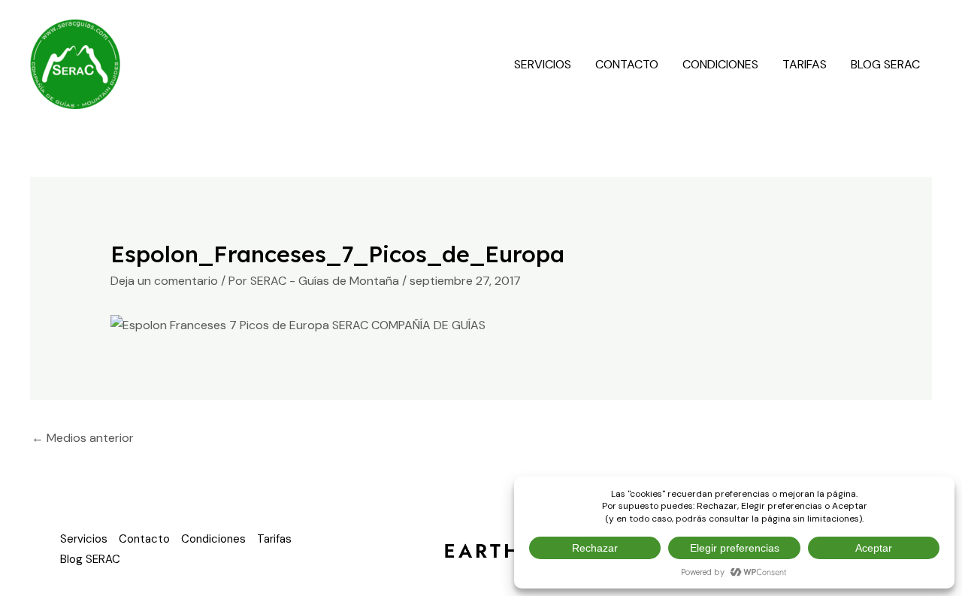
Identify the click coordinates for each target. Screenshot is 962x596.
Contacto (626, 64)
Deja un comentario (164, 281)
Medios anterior (83, 438)
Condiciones (720, 64)
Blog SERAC (885, 64)
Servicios (542, 64)
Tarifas (804, 64)
